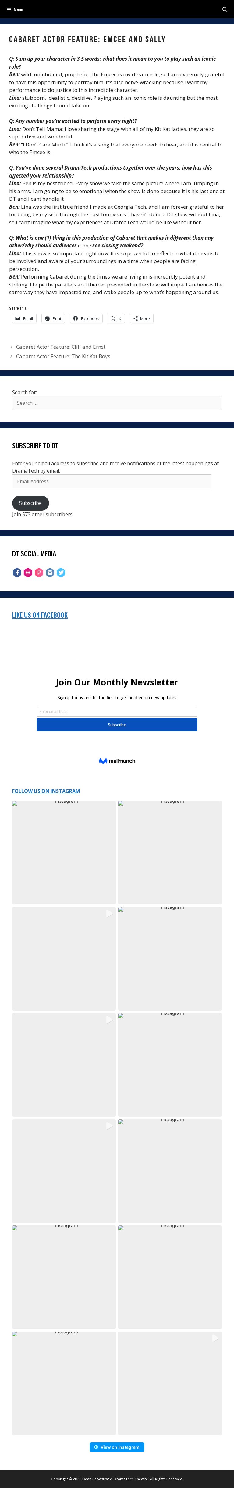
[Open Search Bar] (224, 9)
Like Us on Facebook (40, 615)
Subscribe (30, 503)
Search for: (24, 392)
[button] (64, 852)
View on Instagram (120, 1447)
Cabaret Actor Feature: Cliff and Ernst (60, 346)
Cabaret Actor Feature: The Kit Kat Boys (63, 356)
